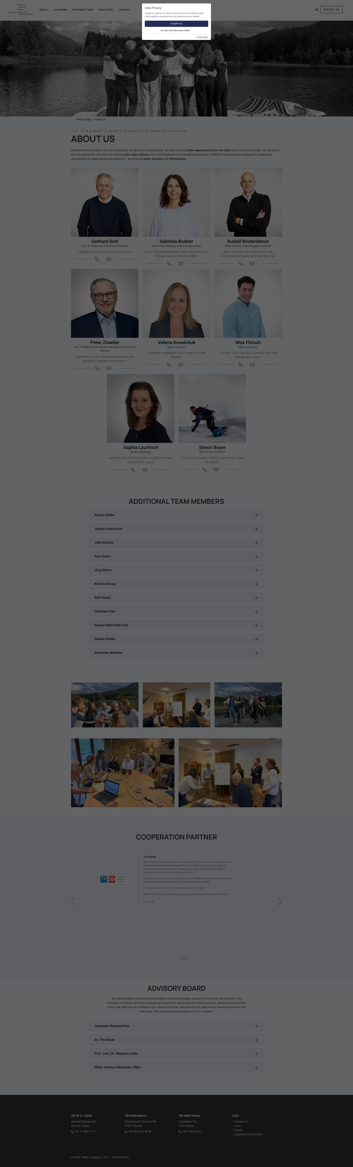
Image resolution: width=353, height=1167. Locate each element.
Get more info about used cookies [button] (175, 30)
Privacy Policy (202, 37)
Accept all (177, 23)
